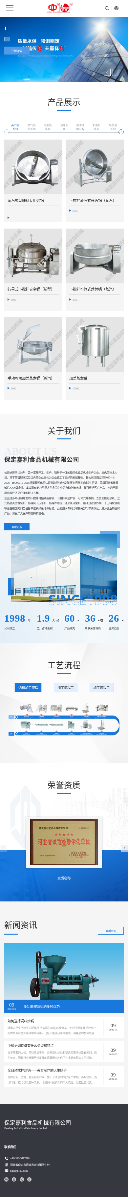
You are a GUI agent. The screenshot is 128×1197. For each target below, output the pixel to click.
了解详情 (16, 51)
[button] (107, 72)
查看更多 (16, 527)
